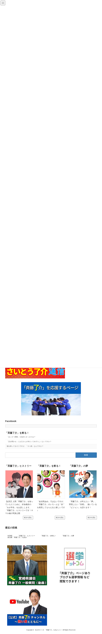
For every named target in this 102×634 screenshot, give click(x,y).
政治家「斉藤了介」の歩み (17, 537)
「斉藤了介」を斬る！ (17, 433)
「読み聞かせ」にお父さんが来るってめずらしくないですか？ (29, 441)
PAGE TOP (97, 612)
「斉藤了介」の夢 (67, 536)
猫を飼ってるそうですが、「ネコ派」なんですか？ (25, 446)
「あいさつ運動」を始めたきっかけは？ (21, 437)
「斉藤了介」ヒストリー (26, 536)
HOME (10, 536)
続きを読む (28, 517)
